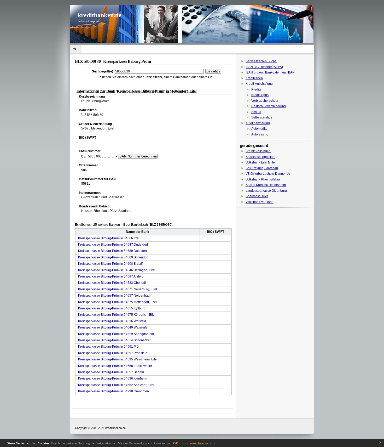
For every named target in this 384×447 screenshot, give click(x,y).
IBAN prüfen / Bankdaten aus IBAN (270, 72)
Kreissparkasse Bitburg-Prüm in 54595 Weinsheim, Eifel (118, 359)
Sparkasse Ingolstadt (260, 157)
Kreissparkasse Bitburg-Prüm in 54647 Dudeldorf (113, 244)
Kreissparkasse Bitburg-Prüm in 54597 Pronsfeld (112, 353)
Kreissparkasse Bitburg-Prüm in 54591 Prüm (109, 346)
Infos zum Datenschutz (198, 443)
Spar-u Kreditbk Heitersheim (266, 185)
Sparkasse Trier (257, 196)
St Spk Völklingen (258, 151)
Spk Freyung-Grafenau (262, 168)
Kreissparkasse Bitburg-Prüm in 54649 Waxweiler (113, 327)
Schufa (256, 112)
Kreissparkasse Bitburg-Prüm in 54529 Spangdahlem (116, 334)
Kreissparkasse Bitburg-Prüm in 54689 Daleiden (112, 251)
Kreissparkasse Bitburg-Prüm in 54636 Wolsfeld (112, 321)
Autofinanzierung (258, 123)
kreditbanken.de (99, 15)
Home (76, 49)
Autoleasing (259, 134)
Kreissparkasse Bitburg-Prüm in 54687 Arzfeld (110, 276)
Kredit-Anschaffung (259, 84)
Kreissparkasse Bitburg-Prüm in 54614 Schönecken (115, 340)
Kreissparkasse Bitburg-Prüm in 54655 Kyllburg (112, 308)
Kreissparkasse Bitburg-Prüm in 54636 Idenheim (112, 378)
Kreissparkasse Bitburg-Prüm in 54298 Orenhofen (113, 391)
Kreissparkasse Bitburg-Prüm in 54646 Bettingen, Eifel (116, 270)
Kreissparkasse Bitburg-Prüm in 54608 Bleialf (110, 263)
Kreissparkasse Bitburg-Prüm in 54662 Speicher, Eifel (116, 385)
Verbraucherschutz (264, 101)
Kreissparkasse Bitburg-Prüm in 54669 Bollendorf (113, 257)
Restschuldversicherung (268, 106)
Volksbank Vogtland (260, 202)
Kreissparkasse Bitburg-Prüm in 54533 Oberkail (112, 283)
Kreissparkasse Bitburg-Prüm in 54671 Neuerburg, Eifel (117, 289)
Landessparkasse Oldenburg (266, 191)
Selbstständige (261, 117)
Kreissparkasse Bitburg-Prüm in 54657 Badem (111, 372)
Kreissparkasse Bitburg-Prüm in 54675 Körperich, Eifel (116, 314)
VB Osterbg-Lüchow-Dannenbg (268, 174)
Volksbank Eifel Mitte (260, 162)
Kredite (256, 89)
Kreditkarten (254, 78)
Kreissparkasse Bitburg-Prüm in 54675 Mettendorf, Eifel (117, 302)
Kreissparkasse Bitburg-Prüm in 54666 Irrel (108, 238)
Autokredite (259, 129)
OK (175, 443)
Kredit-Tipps (260, 95)
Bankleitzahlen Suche (261, 61)
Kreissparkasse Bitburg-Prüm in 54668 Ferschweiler (115, 366)
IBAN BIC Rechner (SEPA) (264, 67)
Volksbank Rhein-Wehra (263, 179)
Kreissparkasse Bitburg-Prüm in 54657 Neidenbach (114, 295)
